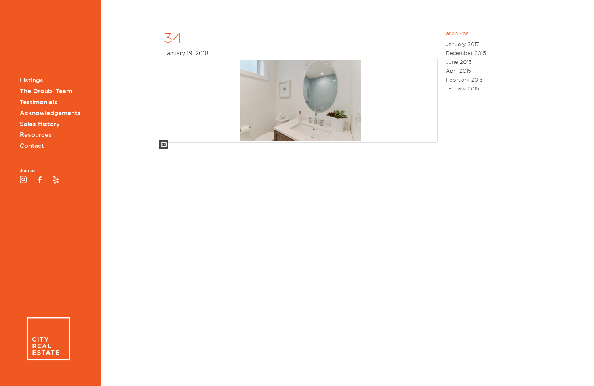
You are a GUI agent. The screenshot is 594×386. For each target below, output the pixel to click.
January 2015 (462, 88)
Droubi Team (48, 39)
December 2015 (466, 53)
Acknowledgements (50, 113)
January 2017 (462, 44)
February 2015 (464, 79)
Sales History (40, 124)
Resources (36, 135)
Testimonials (38, 102)
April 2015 (458, 70)
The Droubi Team (46, 91)
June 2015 (459, 62)
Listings (31, 80)
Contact (32, 146)
